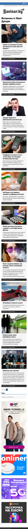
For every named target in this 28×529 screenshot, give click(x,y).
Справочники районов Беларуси (10, 5)
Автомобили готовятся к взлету (13, 303)
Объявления (24, 5)
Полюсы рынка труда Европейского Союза (9, 336)
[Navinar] (14, 11)
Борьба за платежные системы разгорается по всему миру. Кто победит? (13, 46)
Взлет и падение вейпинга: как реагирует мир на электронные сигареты (12, 266)
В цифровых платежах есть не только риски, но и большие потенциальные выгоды (12, 157)
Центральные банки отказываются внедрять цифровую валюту (14, 83)
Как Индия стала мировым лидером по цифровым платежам (13, 193)
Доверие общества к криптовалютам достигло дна (12, 119)
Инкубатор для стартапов (11, 370)
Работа (19, 5)
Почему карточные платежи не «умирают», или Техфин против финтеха (12, 228)
